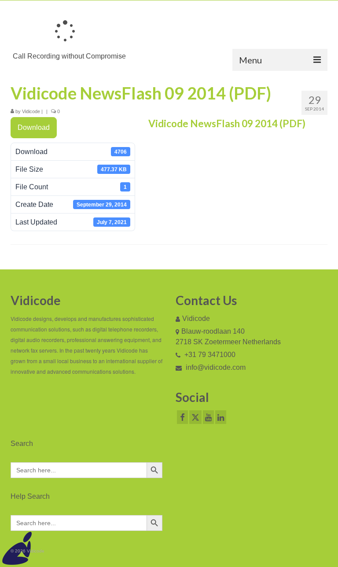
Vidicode (31, 111)
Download (34, 127)
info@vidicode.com (215, 367)
